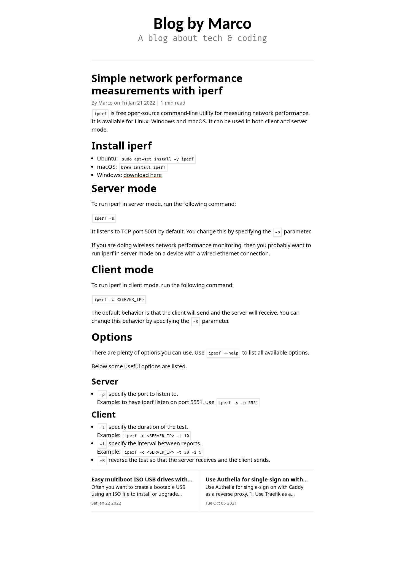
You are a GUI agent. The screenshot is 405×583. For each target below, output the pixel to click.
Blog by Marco (202, 25)
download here (142, 175)
